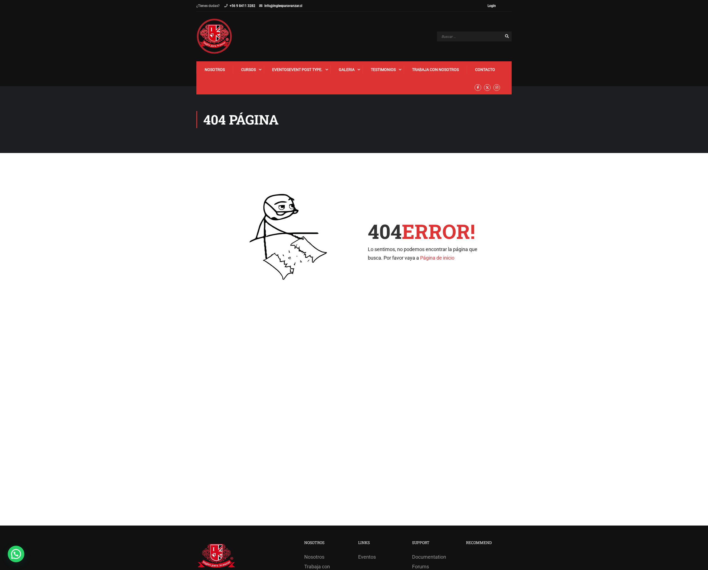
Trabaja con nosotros (435, 69)
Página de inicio (437, 258)
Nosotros (215, 69)
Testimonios (383, 69)
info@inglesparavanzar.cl (283, 6)
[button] (16, 554)
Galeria (347, 69)
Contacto (485, 69)
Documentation (429, 557)
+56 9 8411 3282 (242, 6)
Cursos (248, 69)
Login (492, 6)
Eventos (297, 69)
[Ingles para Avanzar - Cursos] (214, 36)
